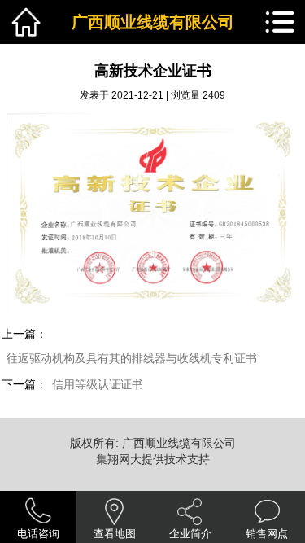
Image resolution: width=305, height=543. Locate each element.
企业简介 (190, 534)
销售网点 (267, 534)
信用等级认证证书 (97, 385)
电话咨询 (38, 534)
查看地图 (115, 534)
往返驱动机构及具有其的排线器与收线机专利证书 (132, 359)
